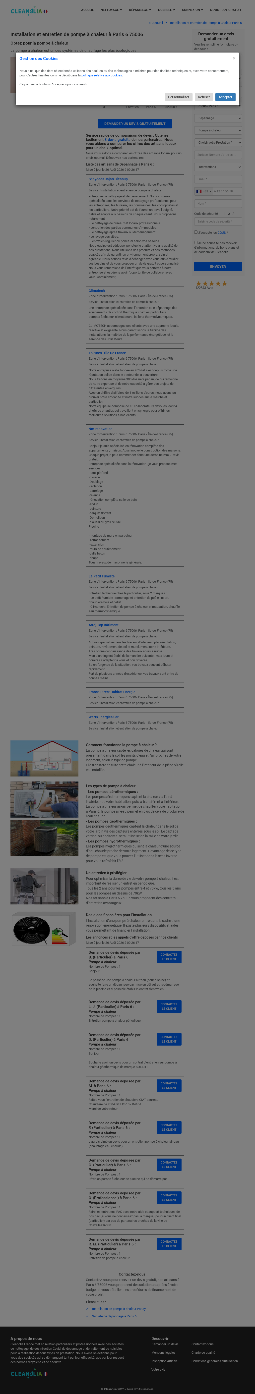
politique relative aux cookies (101, 75)
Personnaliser (178, 97)
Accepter (225, 97)
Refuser (204, 97)
